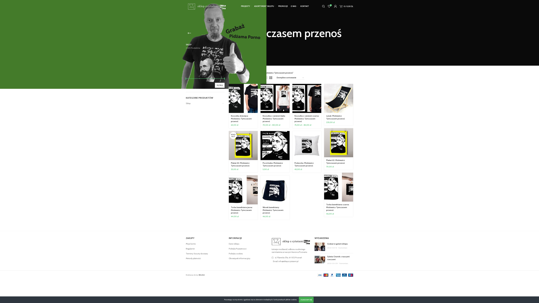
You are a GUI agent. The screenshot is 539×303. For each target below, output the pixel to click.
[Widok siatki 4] (270, 78)
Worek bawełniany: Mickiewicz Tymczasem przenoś (273, 210)
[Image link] (291, 241)
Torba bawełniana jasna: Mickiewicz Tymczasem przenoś (242, 210)
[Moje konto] (335, 6)
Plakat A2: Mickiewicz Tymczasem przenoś (335, 161)
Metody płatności (193, 258)
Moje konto (191, 244)
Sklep (188, 103)
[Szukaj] (323, 6)
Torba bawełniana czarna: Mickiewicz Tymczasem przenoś (337, 207)
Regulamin (190, 248)
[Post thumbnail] (320, 247)
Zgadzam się (306, 300)
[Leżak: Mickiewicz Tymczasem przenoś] (338, 98)
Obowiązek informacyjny (239, 258)
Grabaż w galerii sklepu (337, 244)
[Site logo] (206, 6)
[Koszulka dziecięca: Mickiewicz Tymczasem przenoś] (243, 98)
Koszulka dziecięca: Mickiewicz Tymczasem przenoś (241, 119)
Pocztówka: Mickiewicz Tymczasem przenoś (273, 164)
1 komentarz (342, 248)
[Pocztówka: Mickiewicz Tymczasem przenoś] (275, 145)
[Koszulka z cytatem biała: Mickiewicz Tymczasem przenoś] (275, 98)
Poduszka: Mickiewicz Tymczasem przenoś (304, 164)
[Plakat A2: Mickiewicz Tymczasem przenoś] (338, 142)
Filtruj (220, 85)
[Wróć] (189, 33)
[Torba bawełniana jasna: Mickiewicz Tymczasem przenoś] (243, 189)
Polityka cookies (236, 253)
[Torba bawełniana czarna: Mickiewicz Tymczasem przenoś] (338, 187)
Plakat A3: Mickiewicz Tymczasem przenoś (240, 164)
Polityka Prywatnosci (237, 248)
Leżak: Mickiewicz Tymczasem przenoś (335, 117)
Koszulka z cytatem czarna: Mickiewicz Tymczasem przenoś (306, 119)
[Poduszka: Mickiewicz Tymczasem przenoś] (306, 145)
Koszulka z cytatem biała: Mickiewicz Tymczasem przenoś (274, 119)
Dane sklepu (234, 244)
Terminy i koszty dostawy (197, 253)
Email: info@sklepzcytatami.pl (285, 261)
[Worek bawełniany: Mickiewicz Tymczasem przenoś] (275, 189)
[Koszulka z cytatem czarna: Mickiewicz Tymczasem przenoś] (306, 98)
